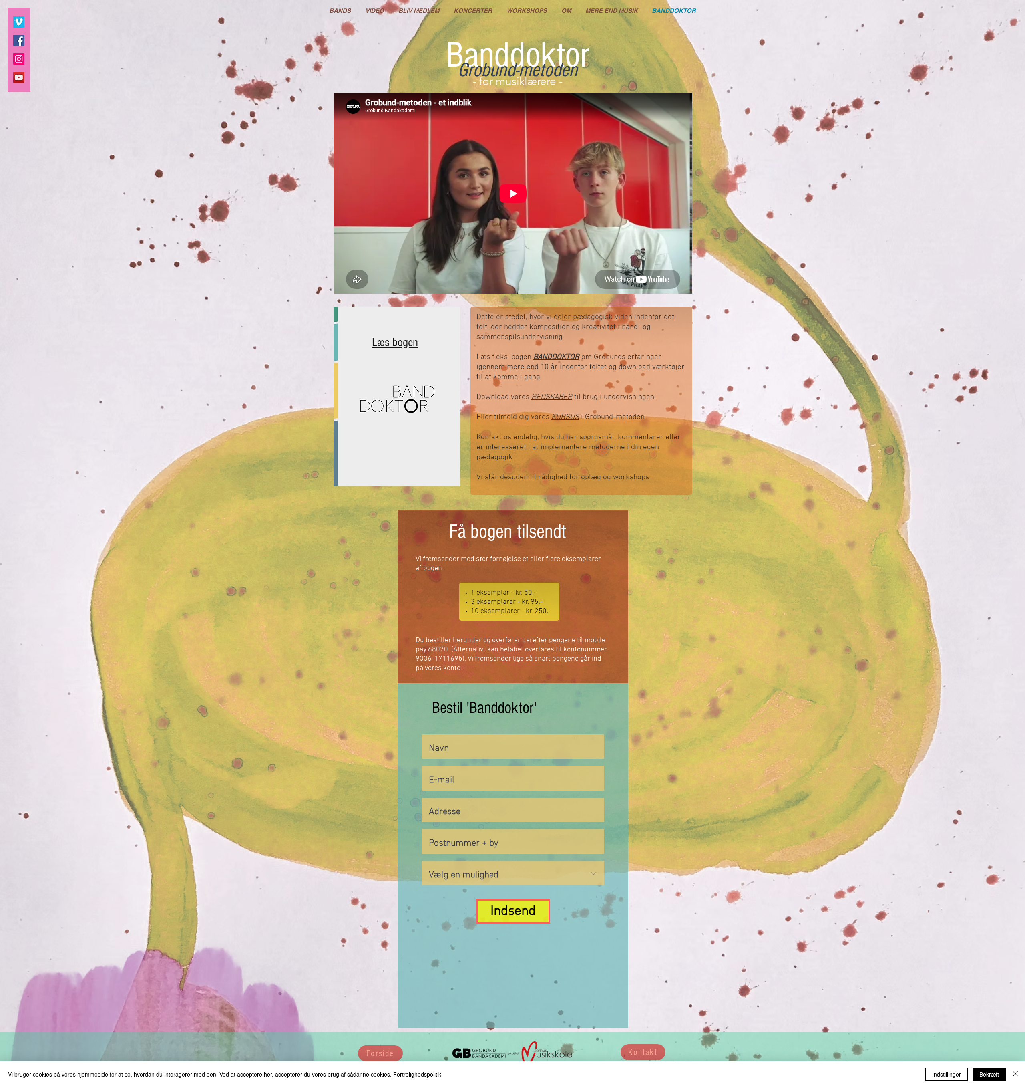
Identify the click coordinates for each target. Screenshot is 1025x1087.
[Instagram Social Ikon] (18, 59)
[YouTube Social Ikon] (18, 77)
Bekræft (989, 1074)
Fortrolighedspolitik (417, 1074)
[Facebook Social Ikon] (18, 40)
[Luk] (1015, 1074)
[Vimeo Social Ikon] (18, 22)
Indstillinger (946, 1074)
